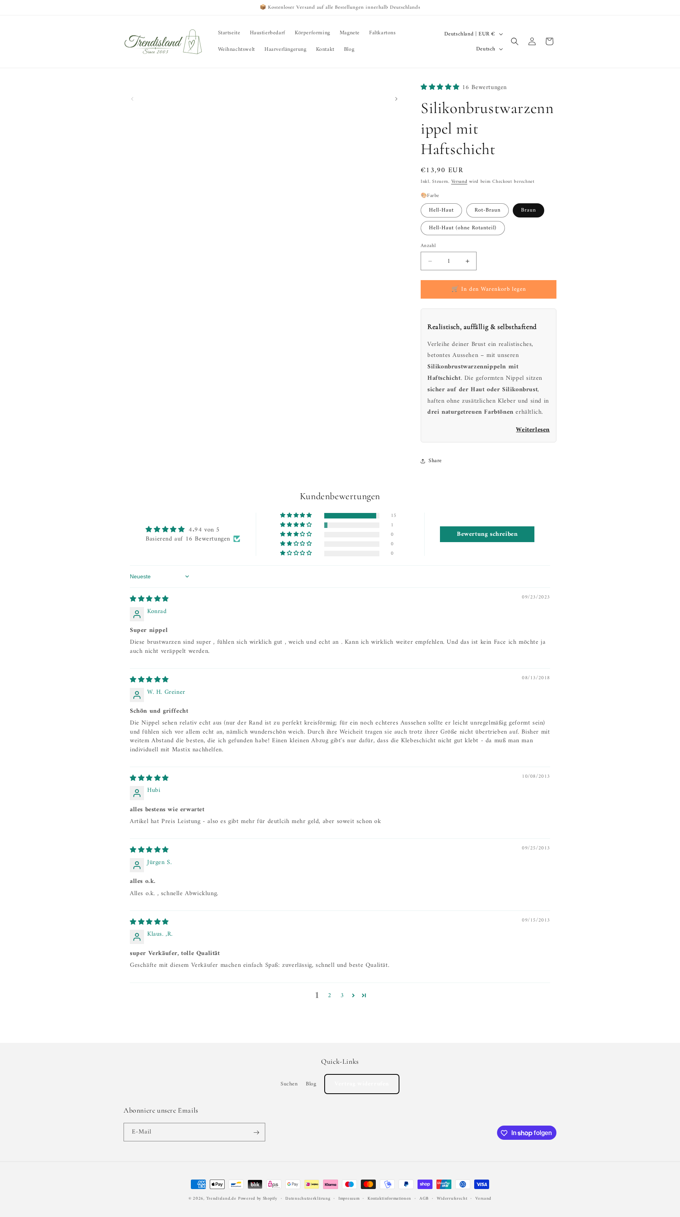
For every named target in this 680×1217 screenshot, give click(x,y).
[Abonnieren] (256, 1132)
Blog (311, 1084)
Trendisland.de (221, 1198)
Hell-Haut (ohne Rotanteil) (463, 228)
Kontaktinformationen (389, 1198)
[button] (514, 41)
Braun (528, 210)
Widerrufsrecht (452, 1198)
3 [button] (342, 995)
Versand (459, 182)
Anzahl (428, 246)
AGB (424, 1198)
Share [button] (435, 461)
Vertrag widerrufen (361, 1084)
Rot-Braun (488, 210)
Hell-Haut (441, 210)
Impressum (348, 1198)
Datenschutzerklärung (307, 1198)
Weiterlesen (533, 429)
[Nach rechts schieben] (396, 99)
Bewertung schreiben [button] (487, 534)
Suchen (289, 1084)
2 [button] (330, 995)
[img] (149, 599)
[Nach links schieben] (132, 99)
